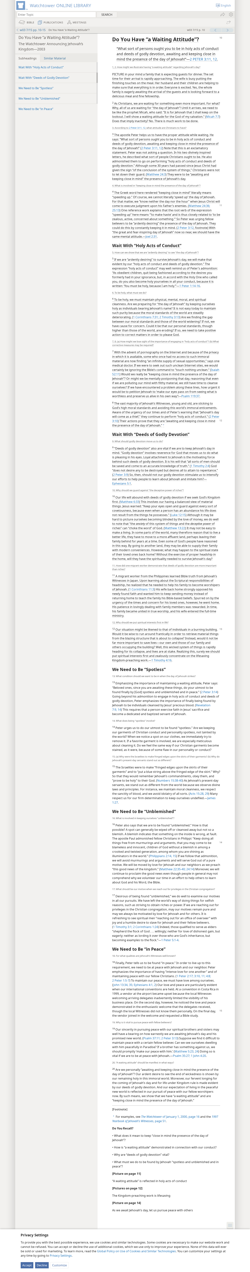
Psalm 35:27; (181, 1056)
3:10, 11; (199, 976)
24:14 (190, 869)
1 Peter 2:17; (184, 976)
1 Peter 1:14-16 (189, 286)
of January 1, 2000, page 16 (170, 1117)
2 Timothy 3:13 (169, 317)
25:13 (116, 210)
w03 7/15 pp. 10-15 (33, 30)
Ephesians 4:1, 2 (144, 985)
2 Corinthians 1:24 (145, 927)
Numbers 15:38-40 (169, 780)
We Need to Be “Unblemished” (39, 99)
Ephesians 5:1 (121, 483)
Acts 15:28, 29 (199, 794)
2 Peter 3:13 (169, 1038)
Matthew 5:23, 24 (186, 1051)
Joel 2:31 (151, 237)
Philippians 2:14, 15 (163, 856)
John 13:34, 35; (123, 985)
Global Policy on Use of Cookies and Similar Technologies (136, 1251)
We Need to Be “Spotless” (35, 88)
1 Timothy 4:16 (161, 660)
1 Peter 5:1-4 (169, 940)
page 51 (165, 1119)
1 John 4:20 (198, 1056)
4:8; (208, 976)
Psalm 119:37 (190, 396)
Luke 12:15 (178, 515)
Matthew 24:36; (199, 206)
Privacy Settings (61, 1256)
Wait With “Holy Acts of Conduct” (41, 67)
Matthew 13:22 (175, 528)
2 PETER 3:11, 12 (203, 59)
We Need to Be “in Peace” (35, 109)
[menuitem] (230, 14)
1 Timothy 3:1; (122, 927)
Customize (59, 1265)
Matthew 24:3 (156, 174)
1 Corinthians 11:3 (141, 589)
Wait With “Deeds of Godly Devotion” (43, 78)
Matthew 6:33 (129, 502)
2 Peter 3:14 (209, 692)
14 (119, 710)
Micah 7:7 (212, 117)
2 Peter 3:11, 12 (137, 127)
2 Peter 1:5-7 (120, 980)
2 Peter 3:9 (120, 475)
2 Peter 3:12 (185, 228)
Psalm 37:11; (152, 1038)
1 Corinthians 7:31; (146, 317)
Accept (27, 1265)
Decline (42, 1265)
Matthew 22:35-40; (173, 869)
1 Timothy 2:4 (200, 466)
